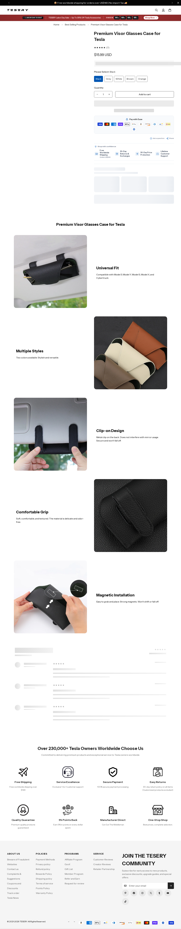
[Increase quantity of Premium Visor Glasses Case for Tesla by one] (109, 94)
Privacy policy (43, 864)
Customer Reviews (103, 859)
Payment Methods (45, 859)
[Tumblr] (159, 893)
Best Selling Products (75, 24)
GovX (67, 864)
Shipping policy (44, 878)
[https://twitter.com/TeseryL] (150, 893)
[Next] (172, 3)
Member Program (74, 873)
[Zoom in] (81, 36)
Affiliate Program (73, 859)
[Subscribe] (171, 885)
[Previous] (9, 3)
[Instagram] (142, 893)
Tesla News (13, 897)
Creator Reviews (102, 864)
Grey (108, 78)
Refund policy (43, 869)
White (119, 78)
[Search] (156, 10)
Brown (130, 78)
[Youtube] (167, 893)
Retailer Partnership (104, 869)
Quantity (98, 87)
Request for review (74, 883)
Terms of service (44, 883)
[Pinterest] (125, 893)
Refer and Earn (72, 878)
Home (56, 24)
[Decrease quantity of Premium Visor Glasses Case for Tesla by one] (97, 94)
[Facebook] (134, 893)
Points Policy (43, 888)
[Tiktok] (125, 901)
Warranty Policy (44, 893)
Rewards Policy (44, 873)
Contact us (13, 869)
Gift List (69, 869)
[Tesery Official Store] (17, 10)
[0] (170, 10)
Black (98, 78)
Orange (142, 78)
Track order (13, 893)
